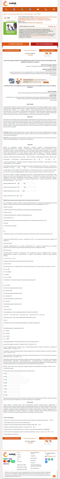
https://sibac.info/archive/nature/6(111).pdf (39, 35)
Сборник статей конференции (35, 22)
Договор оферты (35, 468)
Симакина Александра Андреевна (49, 64)
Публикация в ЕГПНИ (22, 469)
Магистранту (34, 458)
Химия (23, 21)
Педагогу (33, 462)
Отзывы (19, 457)
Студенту (33, 455)
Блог (18, 459)
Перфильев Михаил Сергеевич (49, 69)
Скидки (19, 454)
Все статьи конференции (44, 44)
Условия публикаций (16, 44)
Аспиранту (33, 460)
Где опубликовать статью (35, 453)
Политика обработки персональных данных (36, 465)
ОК (54, 476)
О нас (18, 452)
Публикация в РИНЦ (22, 467)
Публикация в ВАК (21, 464)
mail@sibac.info (51, 456)
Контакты (19, 461)
